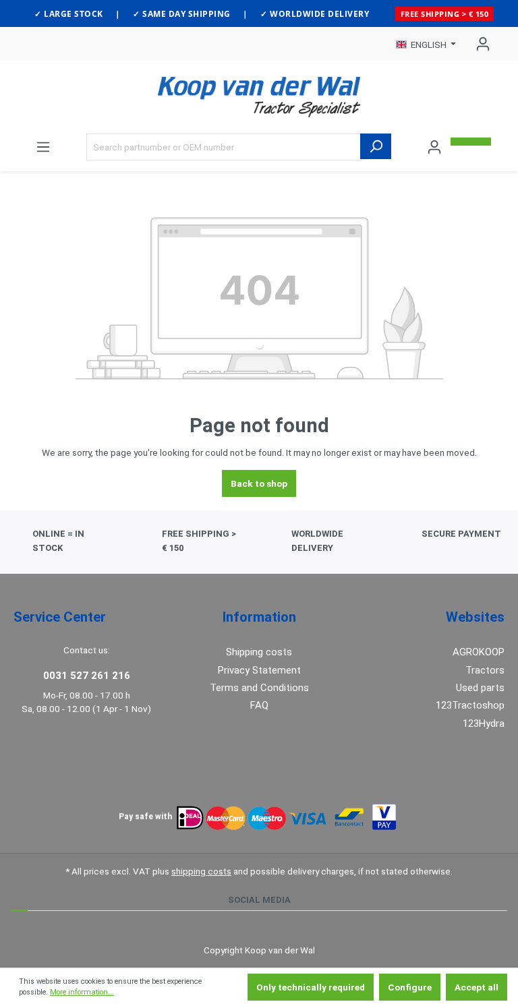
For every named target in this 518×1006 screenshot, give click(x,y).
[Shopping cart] (471, 142)
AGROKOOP (479, 652)
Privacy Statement (259, 670)
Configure (410, 987)
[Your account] (479, 43)
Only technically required (310, 987)
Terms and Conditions (259, 688)
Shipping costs (259, 652)
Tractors (485, 670)
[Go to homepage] (259, 97)
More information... (82, 992)
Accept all (476, 987)
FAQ (259, 705)
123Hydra (484, 723)
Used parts (480, 688)
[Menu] (43, 147)
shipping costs (201, 871)
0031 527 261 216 (86, 676)
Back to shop (259, 483)
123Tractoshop (470, 705)
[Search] (375, 146)
